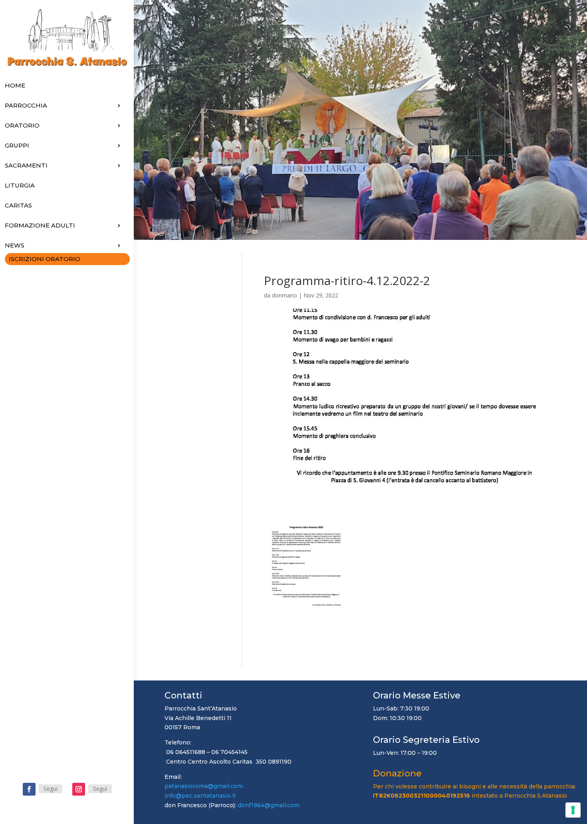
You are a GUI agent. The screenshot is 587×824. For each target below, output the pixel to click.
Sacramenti (26, 165)
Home (15, 85)
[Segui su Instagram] (78, 789)
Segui (51, 788)
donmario (284, 295)
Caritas (18, 205)
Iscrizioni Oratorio (44, 259)
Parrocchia (26, 105)
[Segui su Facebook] (29, 789)
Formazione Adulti (40, 225)
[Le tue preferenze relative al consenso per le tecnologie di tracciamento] (573, 810)
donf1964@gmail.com (268, 805)
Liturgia (20, 185)
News (14, 245)
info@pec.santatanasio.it (200, 795)
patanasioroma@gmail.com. (209, 786)
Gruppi (17, 145)
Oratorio (22, 125)
